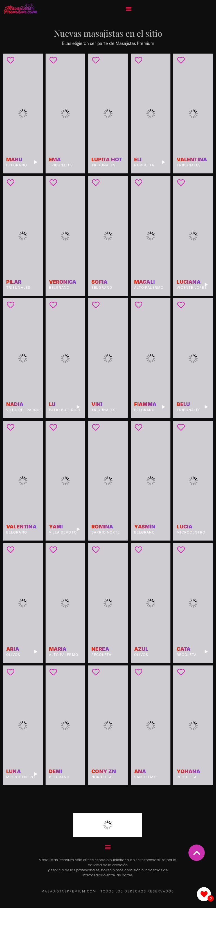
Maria (58, 649)
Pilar (13, 282)
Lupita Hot (106, 159)
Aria (12, 649)
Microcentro (191, 532)
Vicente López (192, 287)
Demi (55, 771)
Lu (52, 404)
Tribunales (61, 165)
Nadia (14, 404)
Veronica (62, 282)
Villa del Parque (24, 410)
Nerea (100, 649)
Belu (183, 404)
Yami (56, 526)
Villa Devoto (63, 532)
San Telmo (145, 777)
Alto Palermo (148, 287)
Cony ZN (103, 771)
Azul (141, 649)
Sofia (99, 282)
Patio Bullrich (64, 410)
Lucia (184, 526)
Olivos (13, 654)
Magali (144, 282)
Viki (96, 404)
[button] (128, 9)
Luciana (188, 282)
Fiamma (145, 404)
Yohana (188, 771)
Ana (140, 771)
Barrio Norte (105, 532)
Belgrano (16, 165)
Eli (138, 159)
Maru (14, 159)
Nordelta (144, 165)
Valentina (192, 159)
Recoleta (101, 654)
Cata (183, 649)
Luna (13, 771)
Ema (55, 159)
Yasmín (144, 526)
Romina (102, 526)
